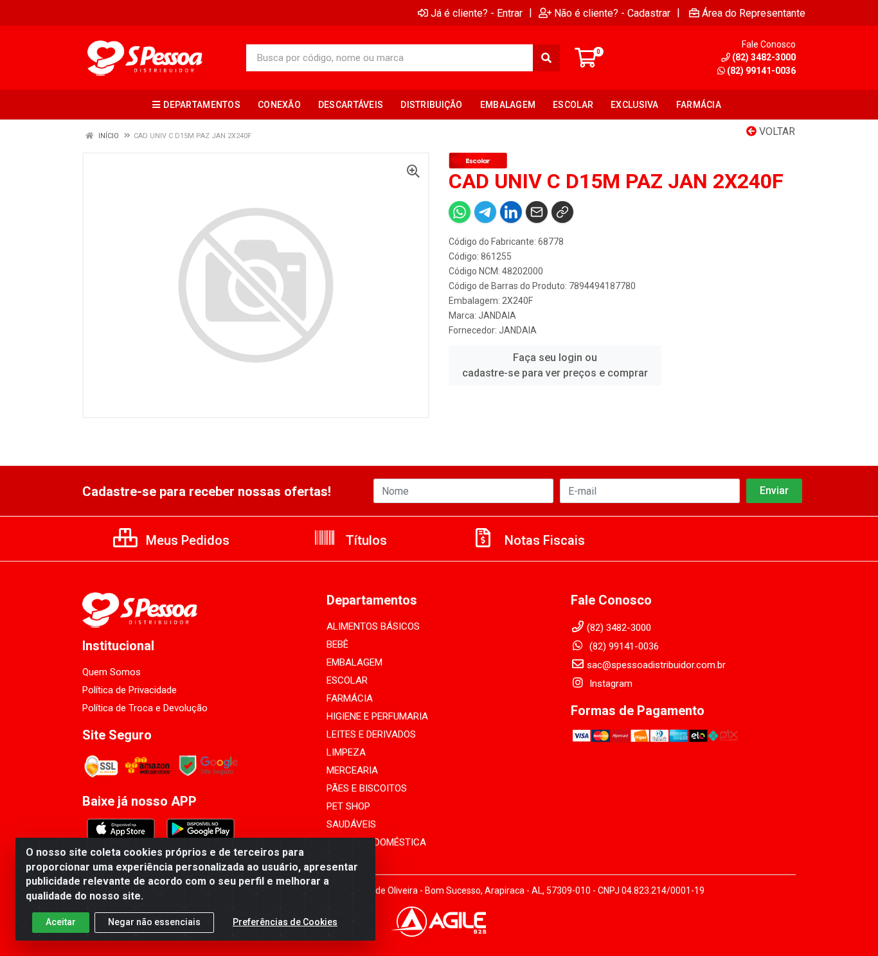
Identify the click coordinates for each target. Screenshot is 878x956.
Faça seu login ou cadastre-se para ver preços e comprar (555, 365)
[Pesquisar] (546, 57)
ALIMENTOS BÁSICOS (373, 626)
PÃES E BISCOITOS (367, 788)
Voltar (776, 131)
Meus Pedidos (186, 540)
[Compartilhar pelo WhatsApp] (459, 212)
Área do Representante (753, 13)
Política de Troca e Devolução (145, 708)
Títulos (365, 540)
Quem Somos (111, 672)
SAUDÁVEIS (351, 824)
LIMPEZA (346, 752)
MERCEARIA (352, 770)
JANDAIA (497, 315)
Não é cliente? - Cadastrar (612, 13)
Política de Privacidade (129, 690)
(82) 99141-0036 (761, 71)
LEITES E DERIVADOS (371, 734)
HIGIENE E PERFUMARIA (377, 716)
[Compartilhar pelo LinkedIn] (511, 212)
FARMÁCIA (350, 698)
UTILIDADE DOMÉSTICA (376, 842)
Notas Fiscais (543, 540)
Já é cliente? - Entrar (477, 13)
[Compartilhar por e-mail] (537, 212)
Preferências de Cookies (285, 922)
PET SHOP (348, 806)
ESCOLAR (347, 680)
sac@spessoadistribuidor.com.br (656, 665)
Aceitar (61, 922)
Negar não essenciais (154, 922)
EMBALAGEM (354, 662)
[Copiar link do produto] (562, 212)
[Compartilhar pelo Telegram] (485, 212)
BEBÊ (337, 644)
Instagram (609, 683)
